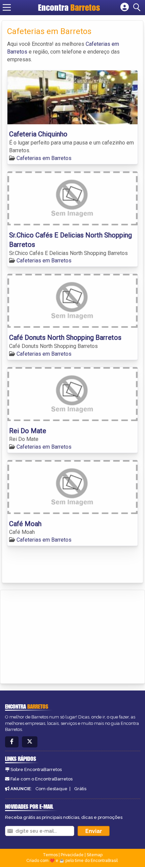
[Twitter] (29, 741)
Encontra (69, 7)
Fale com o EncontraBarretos (41, 778)
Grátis (80, 788)
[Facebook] (12, 741)
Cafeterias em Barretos (44, 158)
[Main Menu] (6, 7)
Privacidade (72, 855)
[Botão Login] (124, 7)
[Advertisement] (56, 635)
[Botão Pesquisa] (138, 7)
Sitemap (95, 855)
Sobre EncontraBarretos (36, 769)
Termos (50, 855)
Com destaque (51, 788)
